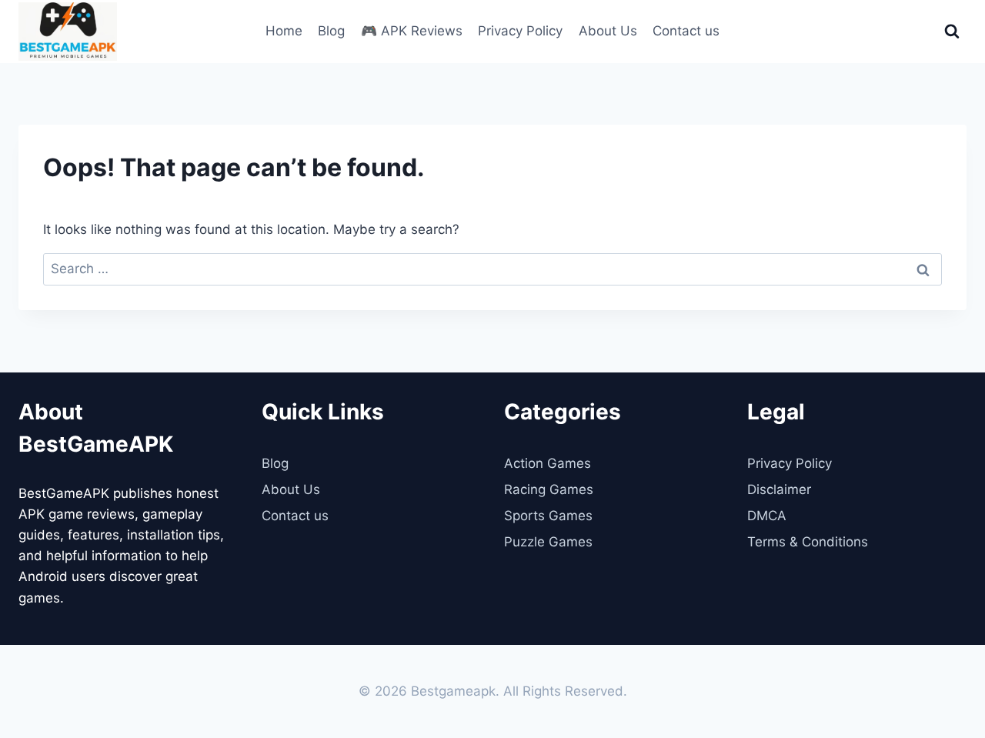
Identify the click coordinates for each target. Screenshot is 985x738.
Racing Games (548, 489)
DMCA (766, 515)
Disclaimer (779, 489)
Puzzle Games (548, 541)
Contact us (686, 30)
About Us (608, 30)
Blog (331, 30)
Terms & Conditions (807, 541)
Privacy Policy (520, 30)
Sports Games (548, 515)
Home (283, 30)
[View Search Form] (952, 31)
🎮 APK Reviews (411, 30)
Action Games (547, 463)
